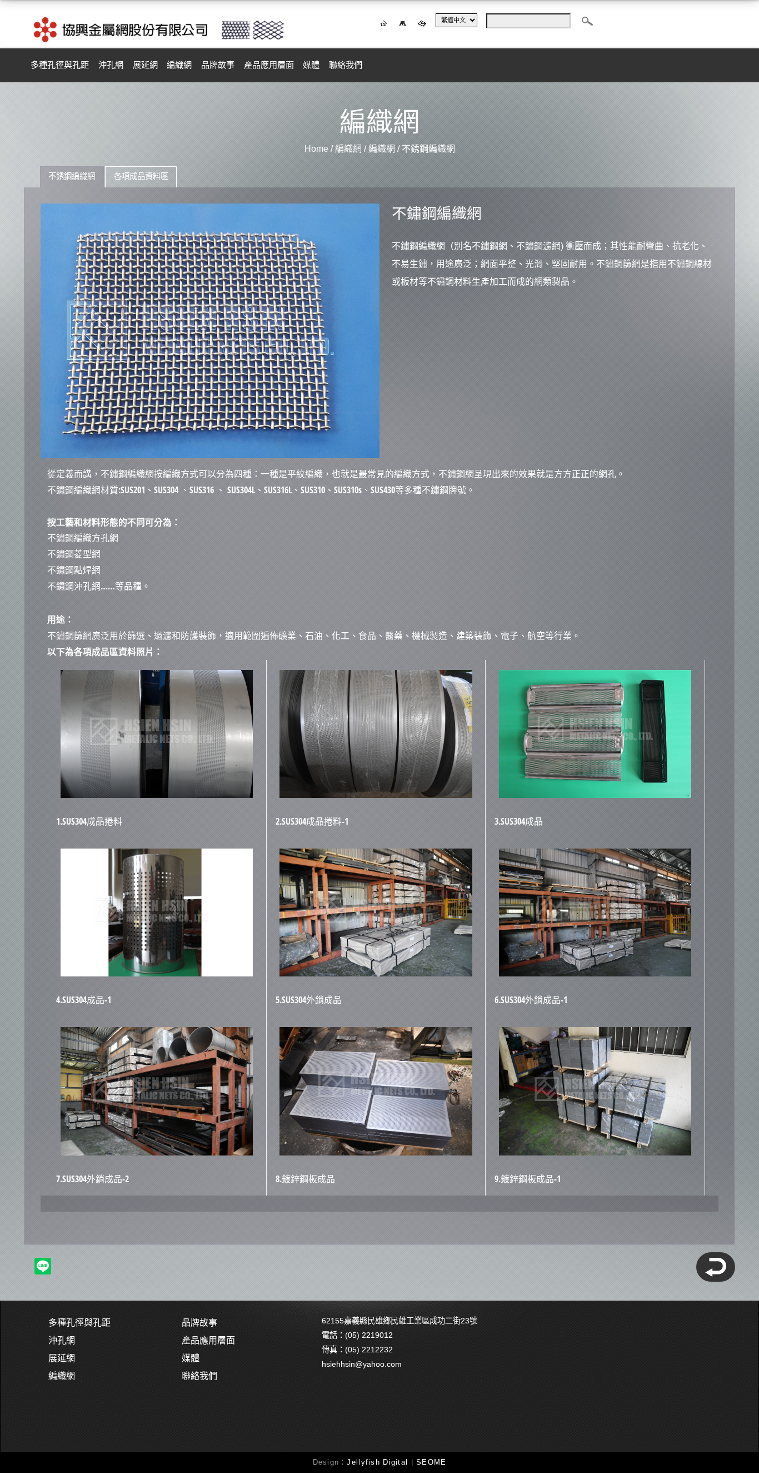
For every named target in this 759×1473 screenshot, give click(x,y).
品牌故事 (217, 65)
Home (316, 148)
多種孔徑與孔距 (60, 65)
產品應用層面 (269, 65)
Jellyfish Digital (377, 1462)
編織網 (179, 65)
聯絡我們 (345, 65)
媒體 (311, 65)
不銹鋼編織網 (428, 148)
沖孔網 (110, 65)
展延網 (145, 65)
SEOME (431, 1462)
